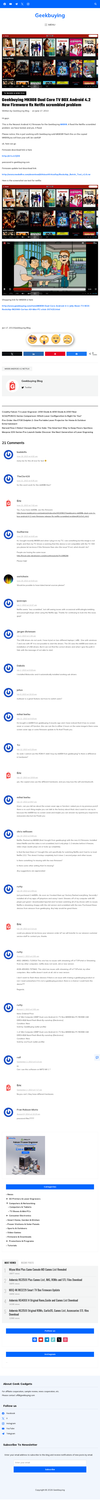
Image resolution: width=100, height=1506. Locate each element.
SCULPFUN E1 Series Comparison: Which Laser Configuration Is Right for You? (42, 416)
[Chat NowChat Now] (97, 1057)
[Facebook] (4, 3)
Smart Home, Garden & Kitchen (23, 1220)
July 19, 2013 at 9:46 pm (27, 836)
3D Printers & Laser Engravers (24, 1198)
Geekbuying (50, 15)
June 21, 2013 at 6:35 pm (27, 481)
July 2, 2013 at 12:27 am (27, 605)
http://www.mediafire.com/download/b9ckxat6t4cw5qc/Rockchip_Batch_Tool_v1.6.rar (46, 174)
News (10, 1194)
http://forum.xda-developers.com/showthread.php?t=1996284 (42, 556)
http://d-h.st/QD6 (11, 156)
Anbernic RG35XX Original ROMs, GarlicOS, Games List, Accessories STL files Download (49, 1312)
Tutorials (12, 1245)
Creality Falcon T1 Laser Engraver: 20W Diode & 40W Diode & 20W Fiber (39, 411)
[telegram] (47, 1339)
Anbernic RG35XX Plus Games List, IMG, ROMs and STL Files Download (45, 1280)
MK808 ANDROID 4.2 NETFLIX (17, 369)
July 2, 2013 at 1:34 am (26, 636)
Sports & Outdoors (17, 1228)
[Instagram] (16, 3)
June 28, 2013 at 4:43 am (27, 536)
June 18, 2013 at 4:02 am (27, 456)
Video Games (14, 1232)
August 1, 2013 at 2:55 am (28, 956)
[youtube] (10, 3)
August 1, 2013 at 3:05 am (28, 1009)
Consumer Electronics (20, 1215)
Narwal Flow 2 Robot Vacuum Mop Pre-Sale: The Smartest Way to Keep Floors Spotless (47, 428)
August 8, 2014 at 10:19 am (28, 1114)
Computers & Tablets (21, 1207)
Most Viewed (10, 1262)
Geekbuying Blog (21, 110)
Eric (19, 500)
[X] (22, 3)
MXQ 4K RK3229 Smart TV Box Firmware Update (34, 1290)
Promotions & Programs (21, 1241)
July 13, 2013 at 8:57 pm (27, 802)
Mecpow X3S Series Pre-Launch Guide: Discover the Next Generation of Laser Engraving (47, 432)
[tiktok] (53, 1339)
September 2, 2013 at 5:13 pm (29, 1062)
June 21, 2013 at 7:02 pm (27, 505)
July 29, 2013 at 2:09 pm (27, 891)
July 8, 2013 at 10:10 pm (27, 694)
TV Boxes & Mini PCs (14, 93)
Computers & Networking (22, 1203)
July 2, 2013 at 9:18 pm (26, 670)
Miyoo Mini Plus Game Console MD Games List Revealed (38, 1269)
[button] (50, 25)
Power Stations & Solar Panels (23, 1224)
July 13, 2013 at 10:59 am (27, 777)
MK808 (63, 124)
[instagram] (28, 3)
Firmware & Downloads (19, 1236)
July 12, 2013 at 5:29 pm (27, 749)
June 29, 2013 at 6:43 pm (27, 581)
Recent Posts (27, 1262)
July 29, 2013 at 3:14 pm (27, 929)
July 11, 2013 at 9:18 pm (27, 718)
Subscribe (50, 1469)
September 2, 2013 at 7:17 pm (29, 1090)
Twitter (28, 387)
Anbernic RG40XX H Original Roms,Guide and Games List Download (43, 1300)
